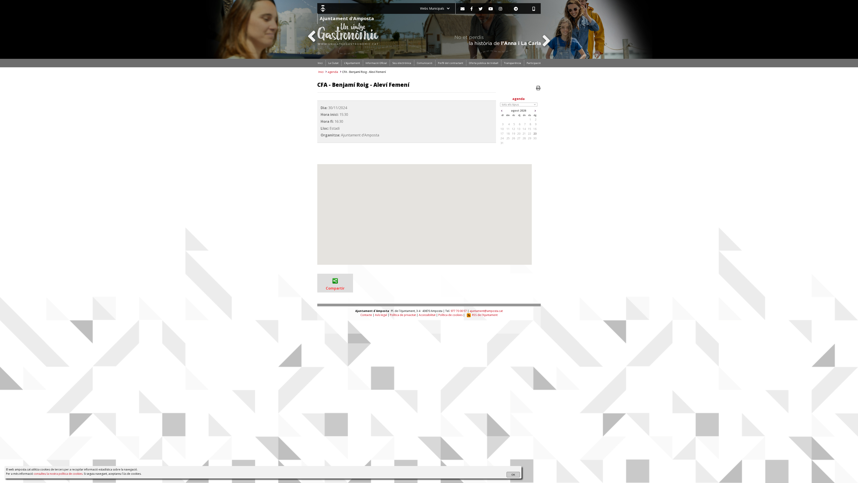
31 (502, 143)
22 (529, 134)
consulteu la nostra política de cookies (58, 474)
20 (518, 134)
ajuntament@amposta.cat (486, 311)
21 (524, 134)
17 (502, 134)
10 (502, 129)
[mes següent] (535, 111)
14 (524, 129)
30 (534, 138)
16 (534, 129)
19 (513, 134)
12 (513, 129)
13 (518, 129)
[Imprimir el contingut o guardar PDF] (538, 88)
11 (508, 129)
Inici (321, 72)
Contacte (366, 315)
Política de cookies (450, 315)
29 (529, 138)
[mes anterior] (502, 111)
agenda (333, 72)
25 (508, 138)
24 (502, 138)
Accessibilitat (427, 315)
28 (524, 138)
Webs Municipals (433, 8)
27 (518, 138)
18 (508, 134)
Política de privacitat (403, 315)
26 (513, 138)
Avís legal (381, 315)
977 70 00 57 (459, 311)
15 (529, 129)
